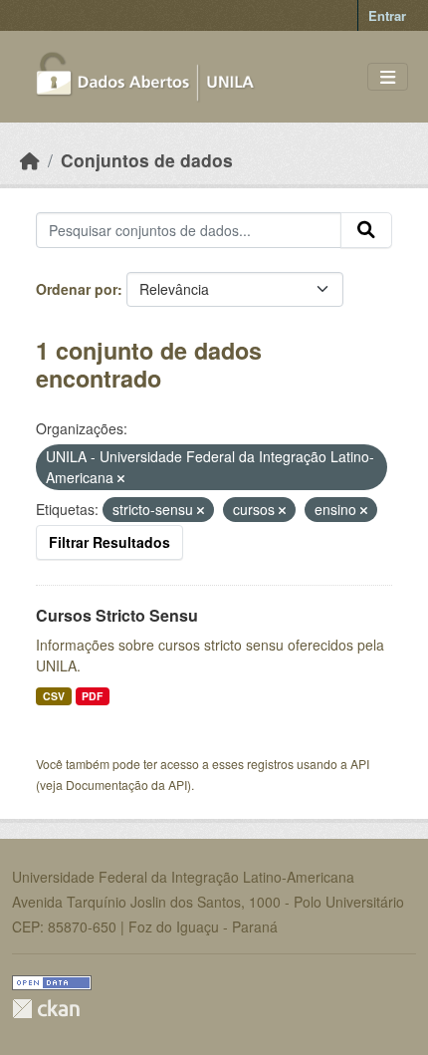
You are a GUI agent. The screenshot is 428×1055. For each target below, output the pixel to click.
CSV (54, 695)
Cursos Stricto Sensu (117, 615)
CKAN (46, 1008)
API (359, 763)
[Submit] (366, 230)
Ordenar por (76, 289)
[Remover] (120, 478)
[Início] (30, 159)
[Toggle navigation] (387, 77)
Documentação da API (126, 784)
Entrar (387, 15)
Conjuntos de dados (147, 159)
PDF (92, 695)
